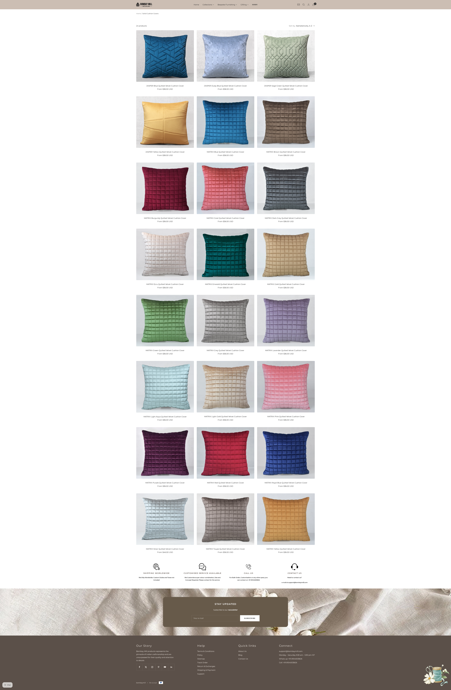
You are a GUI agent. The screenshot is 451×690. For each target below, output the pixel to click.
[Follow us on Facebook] (139, 667)
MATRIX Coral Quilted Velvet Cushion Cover (225, 218)
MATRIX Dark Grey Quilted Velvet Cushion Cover (286, 218)
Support (200, 674)
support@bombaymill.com (291, 651)
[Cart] (313, 5)
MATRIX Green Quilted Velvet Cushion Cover (165, 350)
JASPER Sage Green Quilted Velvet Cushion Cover (286, 86)
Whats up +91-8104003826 (290, 659)
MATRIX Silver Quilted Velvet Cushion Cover (165, 549)
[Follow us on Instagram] (152, 667)
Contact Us (243, 659)
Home (138, 13)
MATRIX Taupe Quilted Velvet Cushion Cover (225, 549)
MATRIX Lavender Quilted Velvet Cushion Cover (286, 350)
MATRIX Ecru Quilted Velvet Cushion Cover (165, 284)
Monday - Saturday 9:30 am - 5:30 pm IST (297, 655)
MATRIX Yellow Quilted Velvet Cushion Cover (285, 549)
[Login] (308, 5)
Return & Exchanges (206, 666)
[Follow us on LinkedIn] (171, 667)
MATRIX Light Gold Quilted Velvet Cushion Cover (225, 416)
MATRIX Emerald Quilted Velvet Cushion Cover (225, 284)
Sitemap (201, 659)
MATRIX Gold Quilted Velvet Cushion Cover (286, 284)
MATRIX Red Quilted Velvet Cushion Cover (225, 483)
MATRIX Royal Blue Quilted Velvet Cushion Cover (286, 483)
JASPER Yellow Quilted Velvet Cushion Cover (165, 152)
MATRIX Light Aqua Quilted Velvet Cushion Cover (165, 417)
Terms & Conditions (205, 651)
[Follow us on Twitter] (146, 667)
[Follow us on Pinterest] (158, 667)
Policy (199, 655)
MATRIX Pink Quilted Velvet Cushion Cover (286, 416)
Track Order (202, 662)
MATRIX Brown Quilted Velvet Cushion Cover (285, 152)
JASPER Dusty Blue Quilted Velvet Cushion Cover (225, 86)
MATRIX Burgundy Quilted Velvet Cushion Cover (165, 218)
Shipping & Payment (206, 670)
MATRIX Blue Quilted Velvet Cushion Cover (225, 152)
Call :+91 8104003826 (288, 662)
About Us (242, 651)
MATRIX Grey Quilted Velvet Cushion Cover (225, 350)
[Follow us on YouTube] (165, 667)
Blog (240, 655)
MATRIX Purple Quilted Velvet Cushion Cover (165, 483)
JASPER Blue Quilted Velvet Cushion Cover (165, 86)
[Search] (304, 5)
